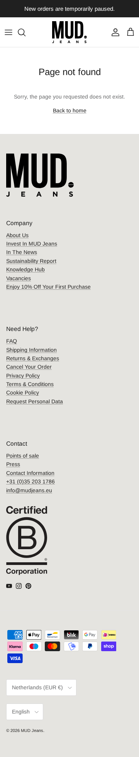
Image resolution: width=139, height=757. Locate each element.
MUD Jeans (32, 730)
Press (13, 464)
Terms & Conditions (30, 384)
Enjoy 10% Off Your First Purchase (48, 287)
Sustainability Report (31, 261)
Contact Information (30, 473)
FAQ (11, 341)
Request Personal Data (34, 401)
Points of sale (22, 456)
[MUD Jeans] (69, 32)
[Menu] (8, 32)
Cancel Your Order (29, 367)
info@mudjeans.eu (29, 490)
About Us (17, 235)
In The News (21, 252)
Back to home (69, 110)
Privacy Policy (23, 376)
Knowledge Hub (25, 269)
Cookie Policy (22, 392)
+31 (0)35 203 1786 (30, 481)
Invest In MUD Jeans (31, 244)
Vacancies (18, 278)
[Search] (25, 32)
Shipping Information (31, 350)
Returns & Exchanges (32, 358)
